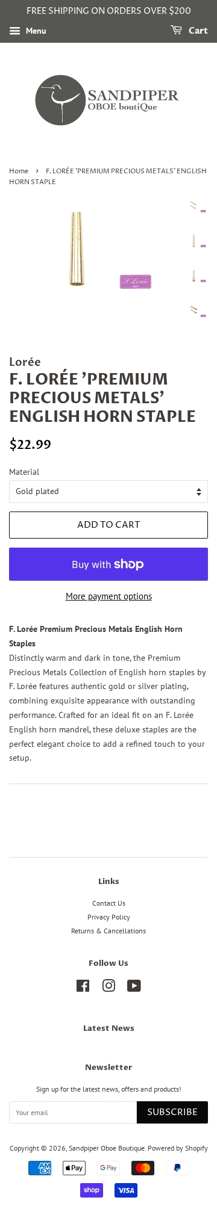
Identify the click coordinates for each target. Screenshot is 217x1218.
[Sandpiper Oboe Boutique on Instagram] (108, 988)
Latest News (108, 1028)
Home (18, 171)
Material (24, 471)
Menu (35, 30)
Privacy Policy (108, 916)
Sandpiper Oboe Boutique (107, 1147)
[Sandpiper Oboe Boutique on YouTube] (134, 988)
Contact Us (108, 902)
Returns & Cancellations (108, 930)
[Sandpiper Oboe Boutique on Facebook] (83, 988)
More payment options (109, 596)
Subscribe (172, 1112)
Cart (197, 31)
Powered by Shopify (178, 1147)
